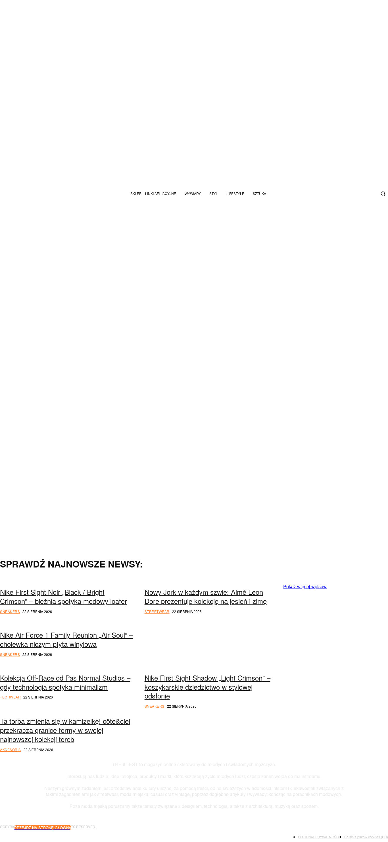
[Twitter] (361, 193)
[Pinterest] (345, 666)
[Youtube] (352, 193)
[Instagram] (333, 193)
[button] (383, 193)
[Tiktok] (342, 193)
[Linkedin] (290, 684)
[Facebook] (370, 193)
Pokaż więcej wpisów (305, 586)
